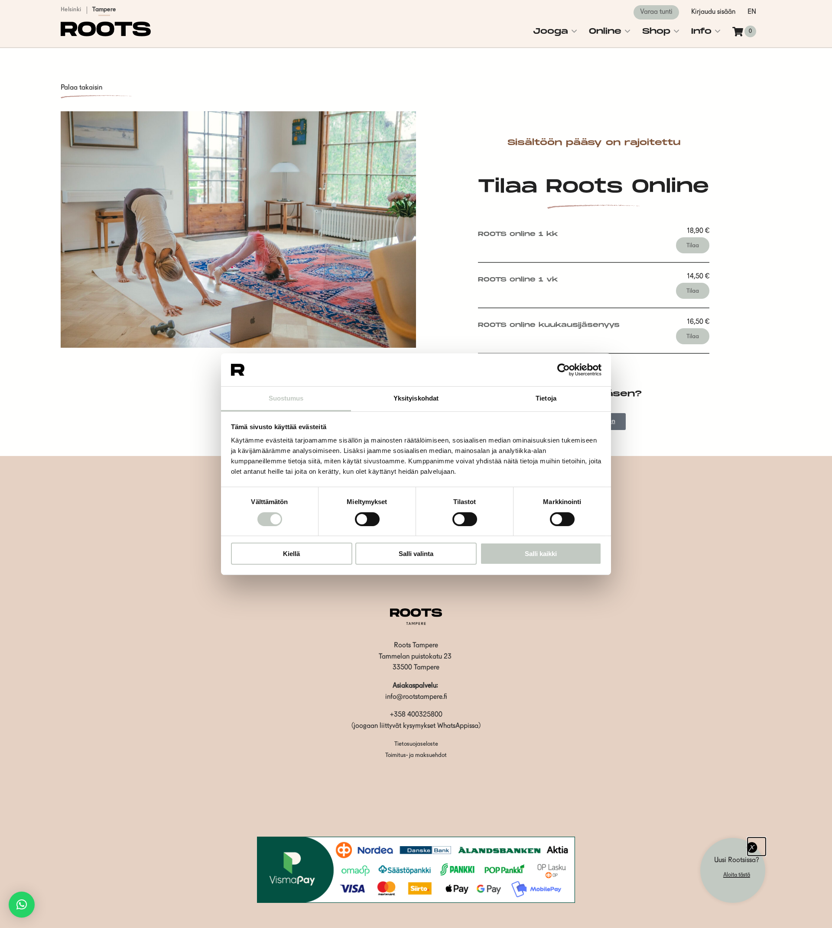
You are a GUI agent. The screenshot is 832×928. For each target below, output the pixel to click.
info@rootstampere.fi (416, 697)
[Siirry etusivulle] (106, 34)
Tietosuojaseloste (416, 744)
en (752, 12)
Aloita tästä (736, 875)
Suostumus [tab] (286, 398)
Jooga (550, 31)
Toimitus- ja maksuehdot (416, 755)
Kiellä (291, 553)
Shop (656, 31)
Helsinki (71, 9)
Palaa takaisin (81, 87)
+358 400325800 (416, 714)
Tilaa (692, 246)
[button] (22, 905)
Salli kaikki (541, 553)
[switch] (367, 519)
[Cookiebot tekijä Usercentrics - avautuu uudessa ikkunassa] (563, 369)
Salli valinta (416, 553)
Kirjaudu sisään (713, 12)
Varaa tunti (656, 12)
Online (605, 31)
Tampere (104, 9)
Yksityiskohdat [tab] (416, 398)
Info (701, 31)
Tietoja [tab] (546, 398)
